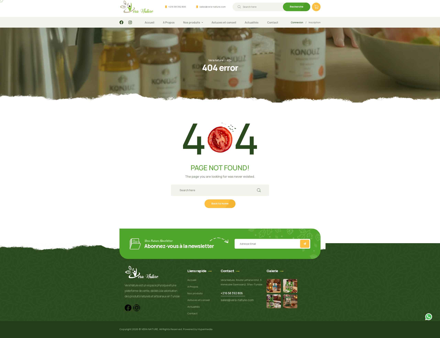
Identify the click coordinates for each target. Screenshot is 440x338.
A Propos (169, 22)
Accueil (149, 22)
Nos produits (191, 22)
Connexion (297, 22)
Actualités (251, 22)
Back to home (220, 203)
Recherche (296, 6)
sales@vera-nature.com (213, 6)
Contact (272, 22)
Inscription (315, 22)
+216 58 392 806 (177, 6)
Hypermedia (205, 329)
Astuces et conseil (224, 22)
